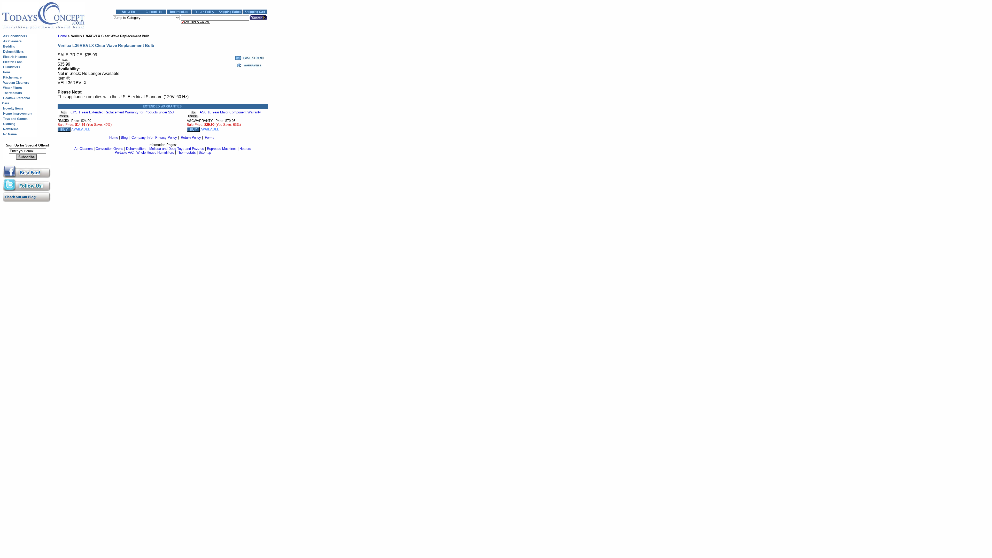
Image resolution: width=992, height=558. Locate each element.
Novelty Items (13, 108)
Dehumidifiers (13, 51)
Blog (124, 138)
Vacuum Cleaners (16, 82)
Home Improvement (17, 113)
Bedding (9, 46)
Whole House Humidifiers (155, 152)
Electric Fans (12, 62)
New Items (11, 129)
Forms (209, 138)
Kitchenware (12, 77)
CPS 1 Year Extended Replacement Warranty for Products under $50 (122, 112)
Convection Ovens (109, 149)
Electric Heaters (15, 57)
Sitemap (205, 152)
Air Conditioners (15, 36)
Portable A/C (124, 152)
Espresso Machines (222, 149)
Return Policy (191, 138)
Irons (7, 72)
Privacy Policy (166, 138)
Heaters (245, 149)
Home (62, 36)
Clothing (9, 124)
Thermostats (12, 93)
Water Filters (12, 88)
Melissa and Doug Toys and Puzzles (176, 149)
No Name (10, 134)
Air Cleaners (12, 41)
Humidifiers (11, 67)
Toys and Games (15, 119)
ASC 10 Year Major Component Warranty (230, 112)
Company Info (141, 138)
